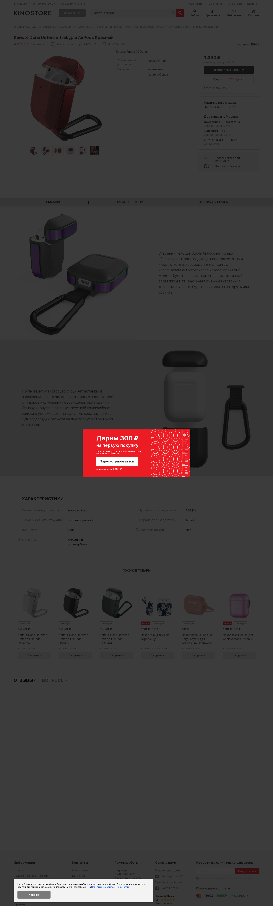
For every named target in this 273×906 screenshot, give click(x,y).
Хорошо (34, 894)
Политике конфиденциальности (110, 887)
